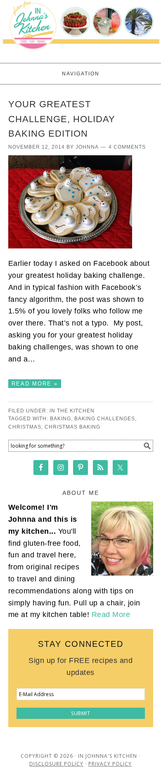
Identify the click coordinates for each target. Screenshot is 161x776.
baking (60, 419)
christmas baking (72, 427)
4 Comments (127, 147)
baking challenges (104, 419)
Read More (111, 614)
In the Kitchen (72, 411)
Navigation (80, 74)
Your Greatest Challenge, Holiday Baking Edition (61, 119)
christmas (24, 427)
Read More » (35, 384)
